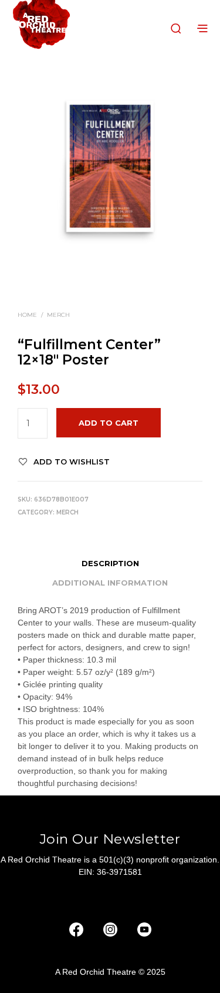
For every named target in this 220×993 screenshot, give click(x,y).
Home (27, 315)
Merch (58, 315)
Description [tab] (110, 563)
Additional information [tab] (110, 582)
